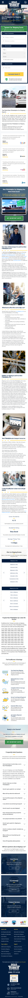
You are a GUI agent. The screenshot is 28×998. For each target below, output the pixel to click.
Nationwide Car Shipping (19, 932)
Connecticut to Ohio (14, 578)
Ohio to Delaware (14, 609)
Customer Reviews (5, 938)
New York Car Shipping (6, 953)
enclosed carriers (17, 260)
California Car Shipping (6, 946)
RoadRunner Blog (4, 941)
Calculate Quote (13, 74)
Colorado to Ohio (14, 576)
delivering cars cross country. (8, 499)
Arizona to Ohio (14, 567)
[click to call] (25, 2)
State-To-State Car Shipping (19, 936)
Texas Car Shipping (5, 951)
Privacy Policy (20, 996)
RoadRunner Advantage (6, 934)
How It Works (3, 936)
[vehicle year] (14, 49)
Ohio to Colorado (14, 603)
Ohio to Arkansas (14, 598)
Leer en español (17, 951)
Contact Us (16, 953)
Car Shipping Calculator (6, 932)
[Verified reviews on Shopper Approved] (14, 978)
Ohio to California (14, 600)
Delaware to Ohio (14, 581)
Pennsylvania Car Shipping (6, 956)
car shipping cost (20, 311)
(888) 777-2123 (14, 972)
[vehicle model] (14, 56)
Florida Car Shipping (5, 949)
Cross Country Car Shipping (19, 938)
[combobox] (14, 37)
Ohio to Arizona (14, 595)
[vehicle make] (14, 53)
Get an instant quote (14, 218)
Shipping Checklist (18, 946)
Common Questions (18, 949)
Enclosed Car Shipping (18, 934)
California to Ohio (14, 573)
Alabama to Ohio (14, 564)
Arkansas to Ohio (14, 570)
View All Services (17, 941)
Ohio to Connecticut (14, 606)
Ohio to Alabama (14, 592)
